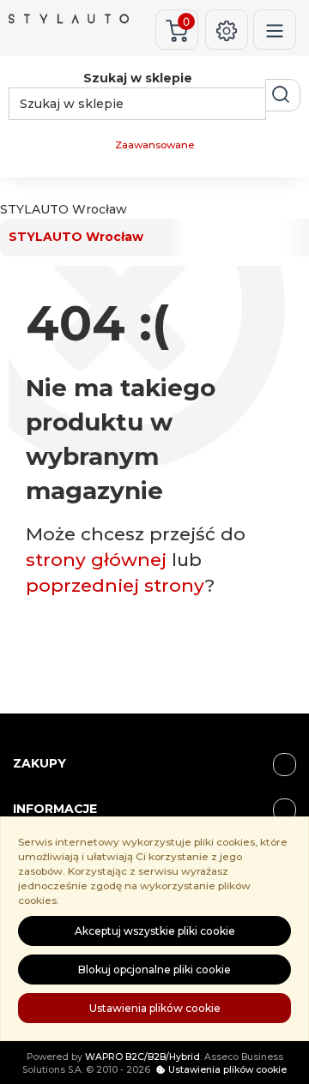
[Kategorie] (274, 29)
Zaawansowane (154, 145)
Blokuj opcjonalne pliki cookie (154, 969)
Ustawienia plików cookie (155, 1008)
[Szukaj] (282, 95)
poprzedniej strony (115, 585)
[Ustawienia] (226, 29)
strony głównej (96, 559)
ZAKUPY (39, 763)
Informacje (55, 808)
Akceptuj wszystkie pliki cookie (155, 930)
